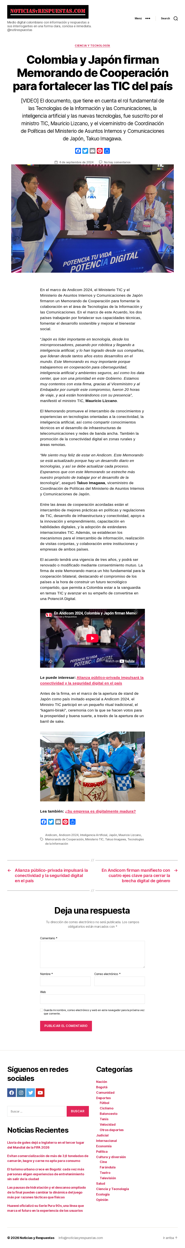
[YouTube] (40, 1092)
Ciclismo (106, 1108)
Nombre (46, 974)
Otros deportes (112, 1130)
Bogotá (101, 1087)
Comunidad (105, 1092)
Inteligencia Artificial (93, 835)
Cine (103, 1162)
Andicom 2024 (69, 835)
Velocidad (108, 1124)
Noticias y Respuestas (37, 1238)
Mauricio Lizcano (130, 835)
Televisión (108, 1178)
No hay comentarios (117, 162)
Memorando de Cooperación (64, 839)
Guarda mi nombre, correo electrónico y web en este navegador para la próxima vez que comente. (94, 1012)
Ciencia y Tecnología (92, 45)
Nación (101, 1082)
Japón (113, 835)
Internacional (106, 1141)
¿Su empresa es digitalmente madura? (100, 811)
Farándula (108, 1167)
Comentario (48, 938)
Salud (100, 1183)
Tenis (104, 1119)
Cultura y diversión (111, 1157)
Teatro (105, 1173)
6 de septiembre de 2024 (76, 162)
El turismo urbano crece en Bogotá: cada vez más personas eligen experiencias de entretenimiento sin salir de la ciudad (45, 1174)
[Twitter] (30, 1092)
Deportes (103, 1098)
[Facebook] (78, 151)
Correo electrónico (107, 974)
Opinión (102, 1200)
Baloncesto (108, 1114)
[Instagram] (21, 1092)
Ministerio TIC (94, 839)
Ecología (103, 1194)
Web (43, 992)
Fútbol (104, 1103)
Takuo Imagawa (115, 839)
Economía (104, 1146)
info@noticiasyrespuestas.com (81, 1238)
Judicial (102, 1135)
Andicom (51, 835)
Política (102, 1151)
